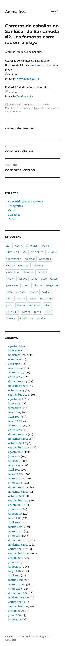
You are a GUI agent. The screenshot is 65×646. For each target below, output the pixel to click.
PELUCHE (46, 298)
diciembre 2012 (17, 434)
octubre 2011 (16, 496)
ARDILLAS (12, 252)
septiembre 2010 (18, 553)
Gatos (11, 210)
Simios (26, 311)
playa (8, 111)
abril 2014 (14, 363)
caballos (36, 108)
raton (47, 305)
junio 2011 (14, 513)
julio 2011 (14, 509)
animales (32, 245)
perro (9, 305)
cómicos (38, 265)
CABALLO (37, 252)
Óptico (41, 318)
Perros (12, 219)
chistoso (30, 258)
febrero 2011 (15, 531)
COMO (10, 265)
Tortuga (11, 318)
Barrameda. (25, 108)
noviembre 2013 (18, 385)
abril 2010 (14, 575)
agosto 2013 (15, 399)
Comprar (23, 265)
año (25, 252)
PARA (9, 298)
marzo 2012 (15, 474)
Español (42, 272)
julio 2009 (14, 615)
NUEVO (47, 291)
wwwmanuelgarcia (27, 78)
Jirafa (9, 291)
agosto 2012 (15, 452)
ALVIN (19, 245)
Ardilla (45, 245)
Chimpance (13, 258)
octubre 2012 (16, 443)
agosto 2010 (15, 557)
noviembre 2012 (18, 438)
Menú (54, 11)
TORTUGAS (27, 318)
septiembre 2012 (18, 447)
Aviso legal (24, 636)
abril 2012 (14, 469)
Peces (32, 298)
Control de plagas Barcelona (25, 201)
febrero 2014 (16, 372)
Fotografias (15, 205)
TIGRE (48, 311)
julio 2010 (14, 562)
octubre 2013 (16, 390)
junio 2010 (14, 566)
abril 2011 (14, 522)
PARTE (21, 298)
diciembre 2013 (17, 381)
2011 (8, 245)
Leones (33, 291)
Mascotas (14, 214)
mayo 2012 (15, 465)
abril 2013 (14, 416)
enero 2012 (15, 482)
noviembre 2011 (18, 491)
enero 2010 (15, 588)
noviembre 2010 (18, 544)
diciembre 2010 (17, 540)
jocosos (21, 291)
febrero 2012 (16, 478)
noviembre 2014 (18, 354)
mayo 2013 (14, 412)
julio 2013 (14, 403)
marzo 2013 (15, 421)
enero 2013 (15, 429)
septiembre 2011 (18, 500)
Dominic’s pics (24, 96)
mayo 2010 (15, 571)
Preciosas (34, 305)
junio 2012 (14, 460)
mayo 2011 (14, 518)
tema (37, 311)
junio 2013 (14, 407)
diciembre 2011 (17, 487)
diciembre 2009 (18, 593)
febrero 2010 (16, 584)
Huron (38, 285)
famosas (55, 108)
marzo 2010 (15, 579)
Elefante (28, 272)
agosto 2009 (16, 610)
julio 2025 (14, 350)
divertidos (12, 272)
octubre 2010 (16, 549)
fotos (34, 278)
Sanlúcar (16, 111)
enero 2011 (14, 535)
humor (26, 285)
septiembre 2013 (18, 394)
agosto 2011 (15, 504)
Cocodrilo (45, 258)
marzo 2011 (15, 526)
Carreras (45, 108)
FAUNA (10, 278)
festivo (23, 278)
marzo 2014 (15, 368)
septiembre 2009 (19, 606)
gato (44, 278)
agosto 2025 (16, 346)
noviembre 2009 (18, 597)
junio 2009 (15, 619)
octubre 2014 (16, 359)
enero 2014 (15, 377)
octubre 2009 (16, 601)
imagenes (52, 285)
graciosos (12, 285)
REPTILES (12, 311)
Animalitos (15, 11)
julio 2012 (14, 456)
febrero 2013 (16, 425)
